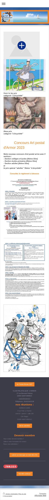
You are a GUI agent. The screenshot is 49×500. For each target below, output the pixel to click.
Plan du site (22, 494)
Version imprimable (11, 494)
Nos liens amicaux (25, 474)
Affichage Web (40, 496)
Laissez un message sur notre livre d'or (24, 455)
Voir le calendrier (24, 426)
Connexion (42, 493)
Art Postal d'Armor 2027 (24, 384)
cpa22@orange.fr (24, 398)
